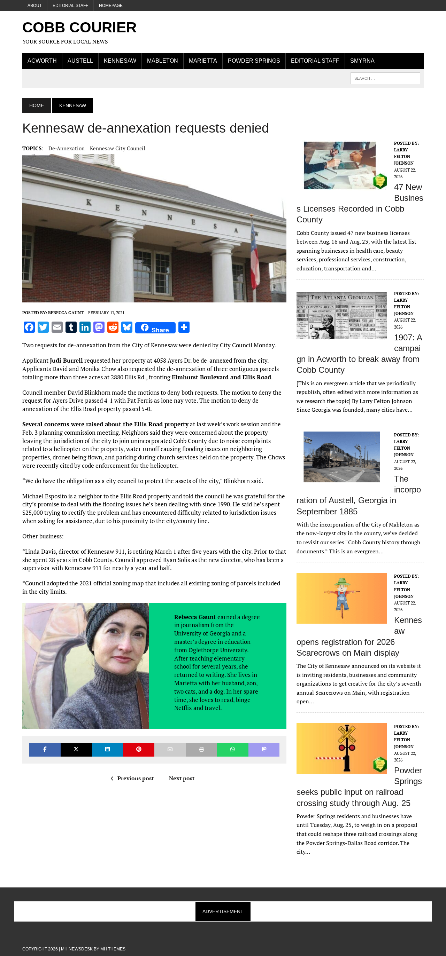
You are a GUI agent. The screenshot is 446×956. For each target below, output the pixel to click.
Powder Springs (254, 61)
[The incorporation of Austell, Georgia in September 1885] (342, 477)
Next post (181, 778)
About (35, 5)
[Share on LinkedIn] (107, 750)
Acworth (42, 61)
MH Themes (112, 949)
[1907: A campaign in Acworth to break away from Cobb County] (342, 336)
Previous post (135, 778)
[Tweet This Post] (76, 750)
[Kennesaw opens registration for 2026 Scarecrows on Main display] (342, 619)
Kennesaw (120, 61)
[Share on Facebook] (45, 750)
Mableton (162, 61)
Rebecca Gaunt (66, 312)
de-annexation (66, 148)
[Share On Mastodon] (264, 750)
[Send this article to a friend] (170, 750)
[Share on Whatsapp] (232, 750)
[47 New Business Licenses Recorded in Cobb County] (342, 186)
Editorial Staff (70, 5)
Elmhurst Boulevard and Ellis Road (221, 377)
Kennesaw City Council (117, 148)
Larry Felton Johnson (404, 156)
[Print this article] (201, 750)
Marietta (203, 61)
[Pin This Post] (138, 750)
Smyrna (362, 61)
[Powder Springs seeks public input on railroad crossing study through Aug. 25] (342, 769)
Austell (80, 61)
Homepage (111, 5)
